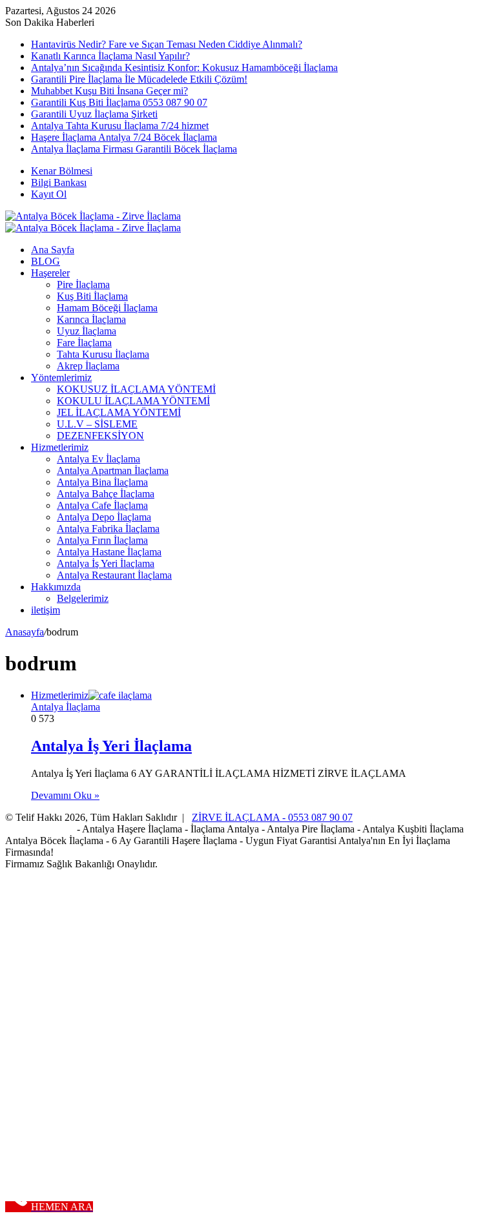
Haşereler (50, 272)
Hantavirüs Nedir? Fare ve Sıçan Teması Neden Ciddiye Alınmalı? (166, 44)
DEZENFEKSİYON (100, 435)
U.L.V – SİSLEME (97, 423)
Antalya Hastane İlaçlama (109, 551)
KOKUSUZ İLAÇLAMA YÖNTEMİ (136, 389)
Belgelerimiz (82, 598)
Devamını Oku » (65, 795)
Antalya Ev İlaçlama (98, 458)
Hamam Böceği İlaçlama (107, 307)
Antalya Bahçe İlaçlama (105, 493)
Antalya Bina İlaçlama (102, 482)
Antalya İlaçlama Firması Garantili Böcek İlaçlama (134, 148)
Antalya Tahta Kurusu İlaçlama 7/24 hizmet (120, 125)
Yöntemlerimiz (61, 377)
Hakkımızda (56, 586)
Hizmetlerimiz (59, 447)
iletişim (45, 609)
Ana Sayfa (52, 249)
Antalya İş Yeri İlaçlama (105, 563)
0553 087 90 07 (320, 817)
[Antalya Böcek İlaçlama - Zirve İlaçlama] (93, 216)
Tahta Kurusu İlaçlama (103, 354)
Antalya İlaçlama (65, 706)
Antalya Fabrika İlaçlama (108, 528)
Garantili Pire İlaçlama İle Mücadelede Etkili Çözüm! (139, 79)
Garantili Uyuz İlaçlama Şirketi (94, 113)
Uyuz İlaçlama (86, 330)
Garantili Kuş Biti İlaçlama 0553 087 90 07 (119, 102)
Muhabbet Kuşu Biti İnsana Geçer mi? (109, 90)
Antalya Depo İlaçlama (104, 516)
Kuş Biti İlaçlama (92, 296)
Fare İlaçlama (84, 342)
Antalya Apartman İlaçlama (113, 470)
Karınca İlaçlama (91, 319)
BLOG (45, 261)
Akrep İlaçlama (88, 365)
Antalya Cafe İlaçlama (102, 505)
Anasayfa (24, 631)
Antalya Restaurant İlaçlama (114, 575)
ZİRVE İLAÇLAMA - (240, 817)
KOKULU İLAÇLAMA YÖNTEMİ (133, 400)
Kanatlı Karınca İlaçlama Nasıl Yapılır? (110, 55)
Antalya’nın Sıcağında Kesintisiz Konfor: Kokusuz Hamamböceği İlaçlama (184, 67)
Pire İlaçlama (83, 284)
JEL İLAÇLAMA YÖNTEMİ (119, 412)
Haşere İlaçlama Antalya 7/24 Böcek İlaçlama (124, 137)
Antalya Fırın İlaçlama (102, 540)
